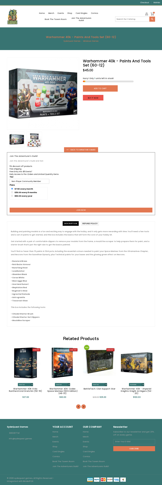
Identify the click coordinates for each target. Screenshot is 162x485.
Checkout (144, 2)
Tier (12, 177)
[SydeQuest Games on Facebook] (4, 2)
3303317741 (14, 433)
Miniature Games (91, 41)
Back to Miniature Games (83, 149)
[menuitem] (42, 13)
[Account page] (146, 14)
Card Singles (58, 451)
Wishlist (156, 2)
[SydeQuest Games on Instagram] (9, 2)
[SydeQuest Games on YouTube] (14, 2)
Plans (12, 185)
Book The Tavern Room (63, 461)
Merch (55, 436)
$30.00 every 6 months (25, 192)
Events (56, 441)
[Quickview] (11, 398)
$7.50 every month (23, 189)
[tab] (71, 223)
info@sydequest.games (20, 438)
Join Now (81, 210)
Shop (55, 446)
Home (55, 431)
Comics (56, 456)
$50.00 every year (23, 196)
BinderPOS (28, 481)
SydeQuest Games (72, 41)
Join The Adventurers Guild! (65, 466)
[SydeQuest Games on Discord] (18, 2)
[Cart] (152, 14)
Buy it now (93, 98)
